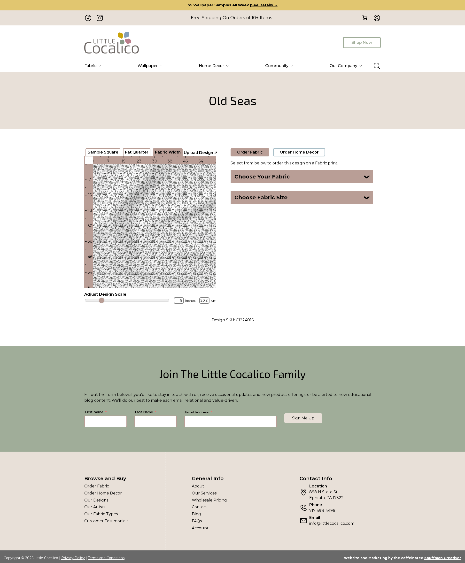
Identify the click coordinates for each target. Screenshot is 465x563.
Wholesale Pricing (209, 500)
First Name (94, 412)
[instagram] (100, 18)
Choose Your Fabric (302, 176)
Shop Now (361, 42)
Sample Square (103, 152)
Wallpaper (148, 65)
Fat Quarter (136, 152)
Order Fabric (250, 152)
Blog (196, 514)
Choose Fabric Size (302, 197)
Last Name (144, 412)
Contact (199, 507)
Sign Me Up (303, 418)
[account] (375, 18)
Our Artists (94, 507)
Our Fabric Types (101, 514)
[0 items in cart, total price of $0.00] (364, 17)
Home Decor (211, 65)
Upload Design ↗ (200, 152)
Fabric (90, 65)
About (198, 486)
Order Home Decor (299, 152)
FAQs (197, 521)
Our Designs (96, 500)
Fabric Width (168, 152)
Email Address (197, 412)
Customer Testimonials (106, 521)
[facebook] (88, 18)
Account (200, 528)
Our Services (204, 493)
